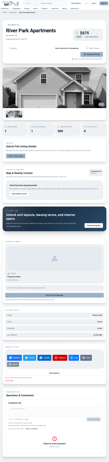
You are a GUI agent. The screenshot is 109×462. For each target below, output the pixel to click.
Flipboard (62, 358)
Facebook (16, 358)
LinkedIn (46, 358)
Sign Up (103, 3)
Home (5, 12)
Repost (15, 364)
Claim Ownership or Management (67, 48)
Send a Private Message (54, 295)
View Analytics (54, 373)
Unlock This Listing (16, 156)
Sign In (94, 3)
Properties (13, 12)
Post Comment (93, 419)
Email (88, 358)
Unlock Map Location (19, 194)
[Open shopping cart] (86, 3)
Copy (76, 358)
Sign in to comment (32, 428)
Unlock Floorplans (93, 225)
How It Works (76, 3)
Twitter (31, 358)
